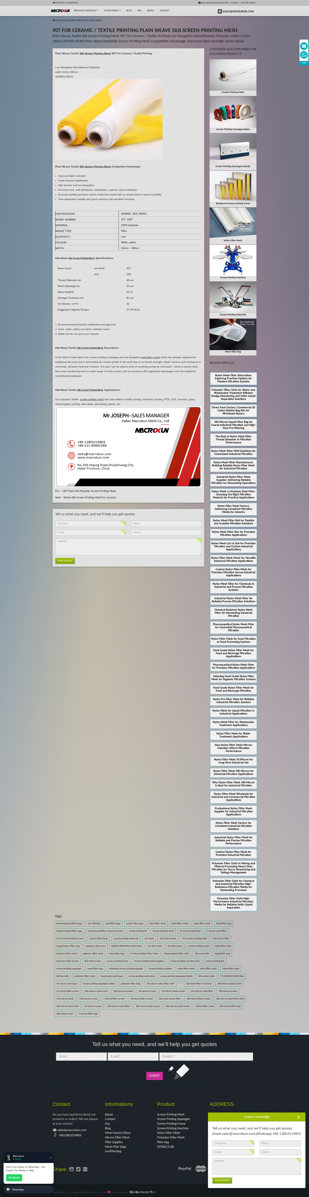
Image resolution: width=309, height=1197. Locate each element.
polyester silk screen (95, 946)
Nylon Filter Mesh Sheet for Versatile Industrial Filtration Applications (233, 560)
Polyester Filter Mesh (171, 1137)
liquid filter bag (223, 923)
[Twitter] (78, 1169)
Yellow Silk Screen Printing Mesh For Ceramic (89, 497)
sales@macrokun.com (71, 1130)
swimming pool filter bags (69, 923)
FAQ (139, 10)
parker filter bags (134, 923)
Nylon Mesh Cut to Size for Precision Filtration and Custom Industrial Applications (233, 546)
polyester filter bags (131, 983)
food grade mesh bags (112, 976)
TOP (304, 63)
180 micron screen (228, 991)
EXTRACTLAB (165, 1147)
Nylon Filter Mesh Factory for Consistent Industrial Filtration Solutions (233, 826)
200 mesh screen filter (170, 999)
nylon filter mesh (157, 923)
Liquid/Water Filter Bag (68, 946)
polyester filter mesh (66, 953)
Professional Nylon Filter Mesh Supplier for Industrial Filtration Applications (233, 811)
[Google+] (85, 1169)
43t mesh (149, 938)
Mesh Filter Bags (115, 1147)
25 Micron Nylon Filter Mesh (144, 953)
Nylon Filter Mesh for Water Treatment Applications (233, 735)
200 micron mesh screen (229, 983)
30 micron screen (93, 1006)
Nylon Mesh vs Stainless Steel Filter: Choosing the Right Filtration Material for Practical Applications (233, 494)
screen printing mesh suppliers (149, 961)
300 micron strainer (123, 991)
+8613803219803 (70, 1135)
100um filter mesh (205, 1006)
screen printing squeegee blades (176, 976)
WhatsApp (18, 1189)
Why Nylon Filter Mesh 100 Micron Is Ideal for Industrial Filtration (233, 784)
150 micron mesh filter (201, 991)
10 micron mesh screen (173, 991)
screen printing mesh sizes (142, 976)
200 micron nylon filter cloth (230, 999)
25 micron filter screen (67, 991)
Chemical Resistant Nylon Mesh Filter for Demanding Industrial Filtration (233, 613)
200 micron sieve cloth (67, 1006)
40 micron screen (147, 991)
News (65, 20)
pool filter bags (113, 923)
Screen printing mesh (163, 931)
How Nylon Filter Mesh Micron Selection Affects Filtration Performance (233, 748)
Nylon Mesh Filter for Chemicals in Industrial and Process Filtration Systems (233, 587)
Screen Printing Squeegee (173, 1119)
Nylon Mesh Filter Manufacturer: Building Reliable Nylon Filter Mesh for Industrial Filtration (233, 465)
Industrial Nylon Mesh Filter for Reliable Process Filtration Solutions (233, 600)
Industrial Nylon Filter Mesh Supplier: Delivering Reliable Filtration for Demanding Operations (233, 480)
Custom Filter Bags (98, 938)
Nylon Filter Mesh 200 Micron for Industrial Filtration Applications (233, 773)
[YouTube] (71, 1169)
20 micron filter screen (141, 999)
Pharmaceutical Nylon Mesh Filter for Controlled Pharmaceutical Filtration (233, 627)
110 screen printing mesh (194, 938)
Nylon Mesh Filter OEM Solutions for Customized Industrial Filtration (233, 453)
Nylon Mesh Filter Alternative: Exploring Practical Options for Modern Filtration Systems (233, 378)
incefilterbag (113, 1151)
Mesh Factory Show (118, 1133)
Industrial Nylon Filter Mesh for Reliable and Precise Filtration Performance (233, 840)
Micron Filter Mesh (117, 1137)
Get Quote (14, 1177)
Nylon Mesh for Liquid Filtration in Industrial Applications (233, 712)
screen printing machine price (185, 961)
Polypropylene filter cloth (176, 953)
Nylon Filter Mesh (168, 1133)
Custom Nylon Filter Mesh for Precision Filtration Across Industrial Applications (233, 572)
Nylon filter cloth (223, 946)
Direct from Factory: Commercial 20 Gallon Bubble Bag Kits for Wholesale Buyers (233, 410)
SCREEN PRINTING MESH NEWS (85, 20)
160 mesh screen (167, 938)
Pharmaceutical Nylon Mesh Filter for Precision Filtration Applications (233, 666)
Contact (235, 3)
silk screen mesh (206, 976)
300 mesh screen (92, 961)
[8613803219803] (304, 55)
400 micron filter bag (230, 1006)
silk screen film (202, 953)
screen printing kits (214, 961)
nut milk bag (94, 923)
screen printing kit (138, 931)
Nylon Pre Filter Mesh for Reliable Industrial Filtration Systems (233, 701)
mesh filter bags (95, 968)
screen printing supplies (160, 968)
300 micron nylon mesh (96, 991)
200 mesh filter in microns (199, 983)
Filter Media (111, 10)
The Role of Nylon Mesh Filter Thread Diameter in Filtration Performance (233, 439)
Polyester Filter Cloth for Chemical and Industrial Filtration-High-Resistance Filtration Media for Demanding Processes (233, 886)
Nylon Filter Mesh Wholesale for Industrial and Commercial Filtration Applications (233, 797)
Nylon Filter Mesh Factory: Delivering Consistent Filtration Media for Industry (233, 509)
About (150, 10)
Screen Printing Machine (172, 1128)
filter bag (163, 1142)
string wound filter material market (105, 931)
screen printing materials (126, 938)
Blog (108, 1128)
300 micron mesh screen (148, 1006)
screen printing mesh (198, 946)
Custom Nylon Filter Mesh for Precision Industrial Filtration (233, 854)
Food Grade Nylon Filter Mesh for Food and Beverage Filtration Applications (233, 653)
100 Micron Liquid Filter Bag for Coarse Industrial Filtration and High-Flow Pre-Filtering (233, 425)
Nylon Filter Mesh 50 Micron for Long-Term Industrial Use (233, 761)
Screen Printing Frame (171, 1124)
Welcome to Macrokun (66, 3)
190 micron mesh (64, 999)
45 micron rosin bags (66, 983)
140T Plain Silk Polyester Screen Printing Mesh (89, 491)
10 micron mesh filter (190, 931)
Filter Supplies (114, 1142)
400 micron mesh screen (178, 1006)
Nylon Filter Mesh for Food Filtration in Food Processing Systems (233, 640)
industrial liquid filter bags (69, 931)
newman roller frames (67, 961)
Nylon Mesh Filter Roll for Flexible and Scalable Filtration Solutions (233, 522)
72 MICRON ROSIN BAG (232, 976)
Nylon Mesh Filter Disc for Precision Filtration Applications (233, 534)
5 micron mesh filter (217, 931)
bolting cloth (62, 976)
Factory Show (248, 3)
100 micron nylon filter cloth (160, 983)
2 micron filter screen (114, 999)
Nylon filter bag (116, 953)
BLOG (129, 10)
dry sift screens (175, 946)
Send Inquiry (65, 560)
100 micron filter (221, 938)
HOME (58, 20)
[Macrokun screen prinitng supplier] (60, 11)
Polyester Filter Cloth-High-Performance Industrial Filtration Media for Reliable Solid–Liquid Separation (233, 903)
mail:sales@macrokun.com (214, 3)
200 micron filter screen (198, 999)
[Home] (54, 20)
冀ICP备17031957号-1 (142, 1192)
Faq (107, 1124)
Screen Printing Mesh (170, 1114)
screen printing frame (117, 961)
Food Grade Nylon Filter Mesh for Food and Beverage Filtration (233, 689)
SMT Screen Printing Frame (70, 938)
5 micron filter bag (88, 1014)
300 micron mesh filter (118, 1006)
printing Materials (85, 10)
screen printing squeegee (69, 968)
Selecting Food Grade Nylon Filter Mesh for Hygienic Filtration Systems (233, 678)
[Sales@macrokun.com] (304, 46)
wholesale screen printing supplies (126, 968)
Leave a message (256, 1117)
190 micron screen (88, 999)
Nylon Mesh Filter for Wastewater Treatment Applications (233, 724)
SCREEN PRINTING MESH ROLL (126, 946)
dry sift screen (155, 946)
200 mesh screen (64, 1014)
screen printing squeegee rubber (99, 983)
